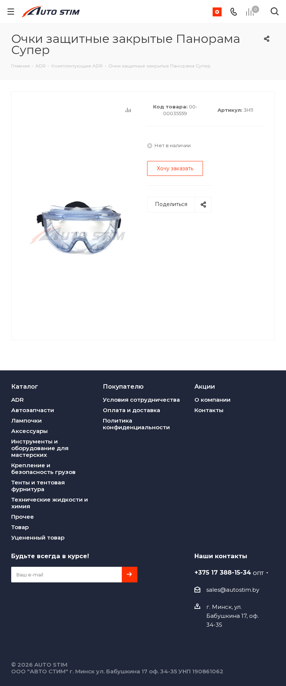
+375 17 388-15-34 (229, 572)
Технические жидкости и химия (49, 503)
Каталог (24, 386)
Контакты (208, 410)
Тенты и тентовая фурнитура (38, 486)
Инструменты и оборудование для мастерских (40, 448)
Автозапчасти (32, 410)
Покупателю (123, 386)
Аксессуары (29, 430)
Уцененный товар (37, 537)
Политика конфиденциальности (136, 424)
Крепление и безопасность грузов (43, 468)
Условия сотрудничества (141, 399)
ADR (17, 399)
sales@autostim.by (232, 589)
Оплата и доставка (131, 410)
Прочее (22, 516)
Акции (204, 386)
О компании (212, 399)
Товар (20, 527)
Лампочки (26, 420)
